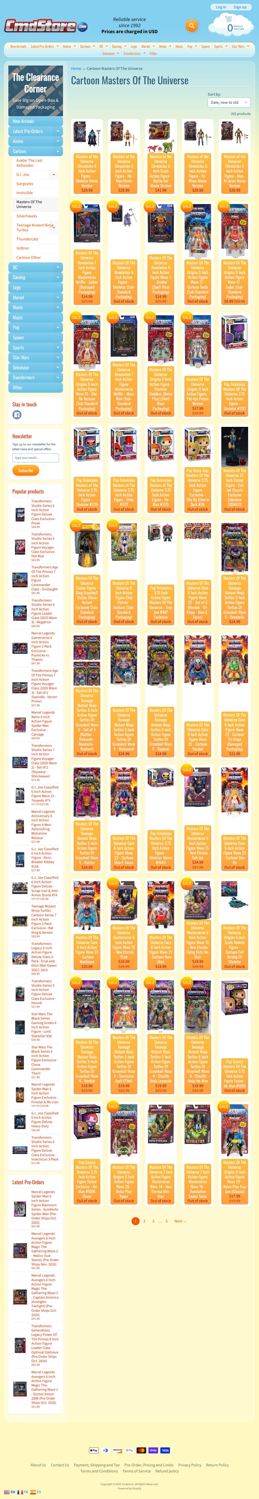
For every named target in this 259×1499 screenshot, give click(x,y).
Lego (134, 46)
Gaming (120, 47)
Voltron (22, 248)
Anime (70, 47)
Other (153, 53)
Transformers (135, 54)
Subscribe (25, 470)
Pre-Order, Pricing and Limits (149, 1465)
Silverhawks (26, 216)
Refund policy (167, 1471)
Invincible (24, 193)
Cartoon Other (28, 257)
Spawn (205, 46)
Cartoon (88, 47)
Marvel (148, 47)
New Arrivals (18, 46)
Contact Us (60, 1465)
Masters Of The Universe (29, 204)
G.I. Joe (37, 175)
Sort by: (214, 94)
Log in (221, 7)
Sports (221, 47)
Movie (166, 47)
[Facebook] (16, 414)
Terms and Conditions (99, 1471)
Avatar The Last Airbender (29, 163)
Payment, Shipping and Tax (97, 1465)
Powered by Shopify (129, 1488)
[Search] (191, 25)
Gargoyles (24, 183)
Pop (193, 47)
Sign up (240, 7)
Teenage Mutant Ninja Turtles (37, 228)
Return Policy (217, 1465)
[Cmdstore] (46, 26)
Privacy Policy (189, 1465)
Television (111, 54)
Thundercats (27, 239)
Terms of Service (137, 1471)
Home (76, 68)
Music (179, 46)
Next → (181, 1221)
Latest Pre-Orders (45, 47)
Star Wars (241, 47)
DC (104, 47)
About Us (38, 1465)
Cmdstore (128, 1484)
